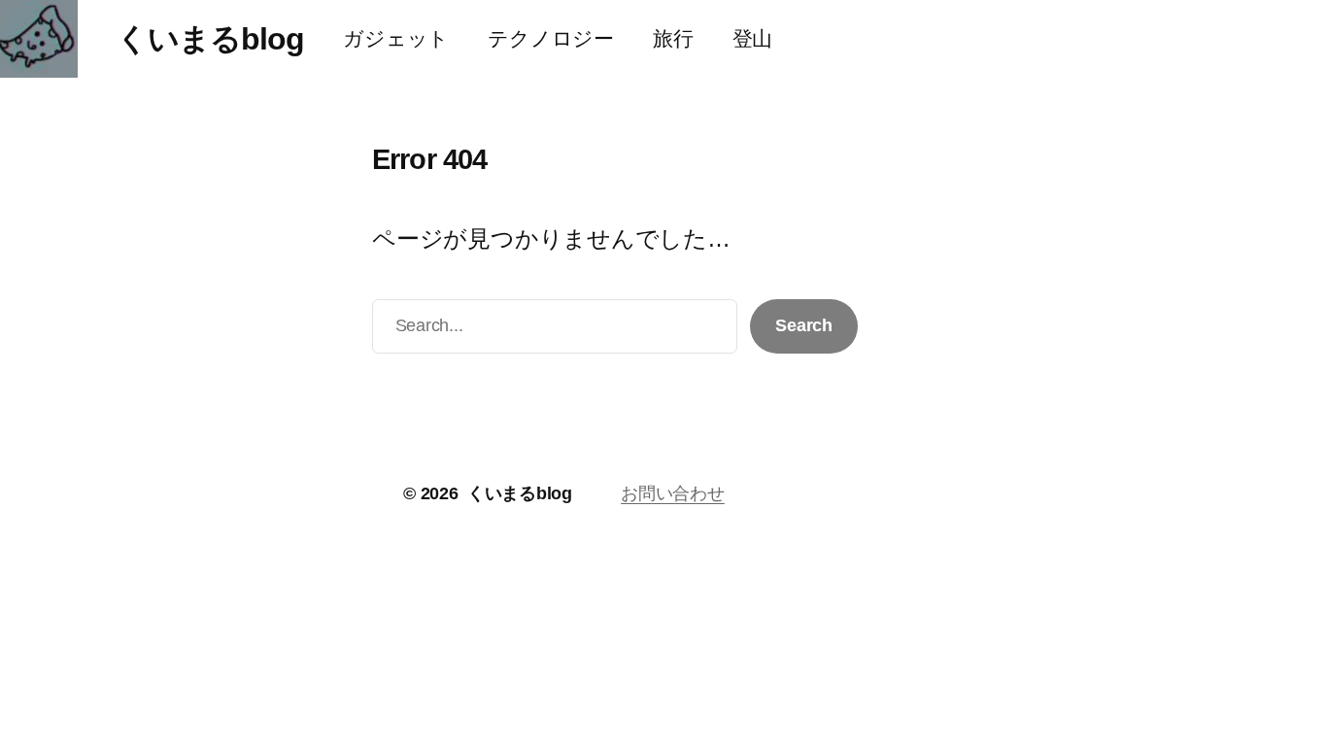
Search (804, 325)
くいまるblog (210, 38)
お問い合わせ (673, 493)
